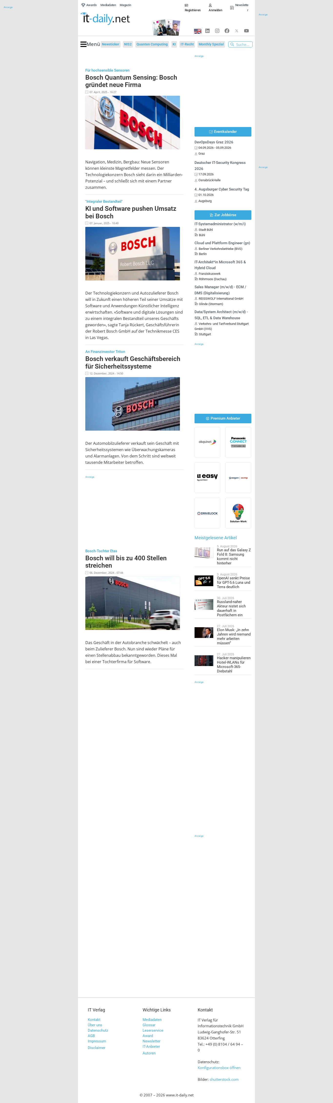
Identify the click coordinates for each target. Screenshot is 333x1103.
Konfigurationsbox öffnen (219, 1067)
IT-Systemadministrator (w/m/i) (220, 224)
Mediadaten (152, 1020)
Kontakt (94, 1020)
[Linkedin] (207, 31)
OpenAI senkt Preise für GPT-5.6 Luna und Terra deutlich (233, 582)
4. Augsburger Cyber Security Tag (222, 189)
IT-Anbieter (151, 1046)
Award (148, 1036)
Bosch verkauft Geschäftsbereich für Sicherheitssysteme (132, 362)
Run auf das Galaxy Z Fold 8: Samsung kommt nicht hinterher (234, 556)
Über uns (95, 1025)
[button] (90, 44)
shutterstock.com (224, 1079)
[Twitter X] (237, 31)
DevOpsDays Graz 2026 (214, 142)
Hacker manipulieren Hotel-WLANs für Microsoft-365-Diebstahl (234, 664)
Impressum (97, 1041)
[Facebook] (227, 31)
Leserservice (153, 1030)
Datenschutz (98, 1030)
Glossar (149, 1025)
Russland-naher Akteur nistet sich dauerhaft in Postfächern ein (231, 608)
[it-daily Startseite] (113, 18)
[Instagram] (217, 31)
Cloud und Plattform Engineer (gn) (222, 243)
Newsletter (151, 1041)
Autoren (149, 1053)
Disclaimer (96, 1048)
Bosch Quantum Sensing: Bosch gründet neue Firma (131, 81)
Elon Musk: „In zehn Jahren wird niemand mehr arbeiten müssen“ (234, 636)
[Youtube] (246, 31)
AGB (91, 1036)
